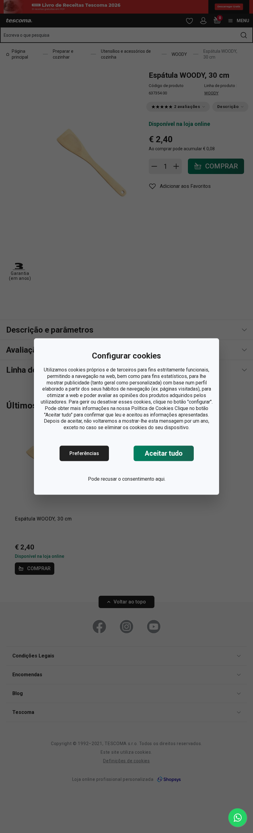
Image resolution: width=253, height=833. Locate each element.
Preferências (84, 453)
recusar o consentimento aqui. (133, 479)
